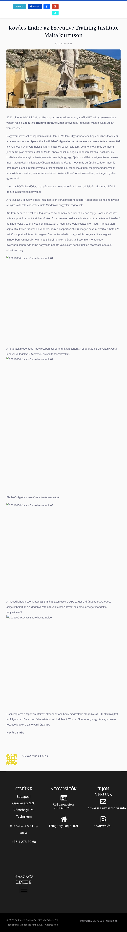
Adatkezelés (101, 826)
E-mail (35, 6)
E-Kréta (19, 6)
